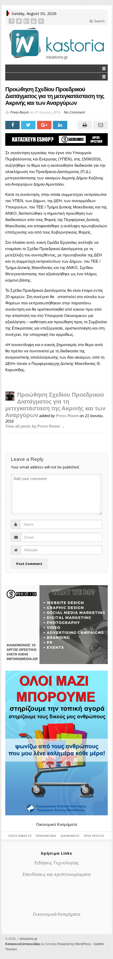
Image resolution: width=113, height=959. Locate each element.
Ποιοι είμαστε (20, 836)
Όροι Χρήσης (94, 836)
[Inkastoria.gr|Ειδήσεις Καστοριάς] (56, 43)
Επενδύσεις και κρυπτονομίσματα (56, 874)
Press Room (19, 112)
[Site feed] (41, 21)
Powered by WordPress (74, 944)
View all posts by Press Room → (35, 426)
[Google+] (26, 21)
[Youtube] (34, 21)
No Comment (74, 112)
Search (99, 21)
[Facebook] (12, 21)
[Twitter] (19, 21)
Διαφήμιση (69, 836)
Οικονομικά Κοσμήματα (56, 824)
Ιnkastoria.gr (27, 939)
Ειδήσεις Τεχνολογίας (56, 863)
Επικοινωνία (46, 836)
